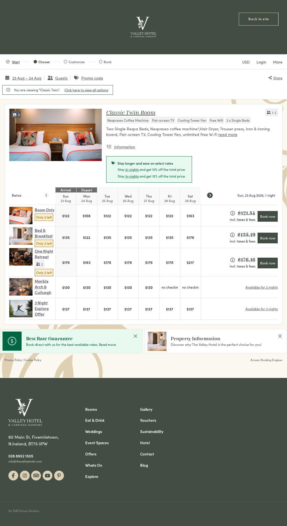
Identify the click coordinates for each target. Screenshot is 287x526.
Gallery (146, 409)
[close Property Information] (280, 336)
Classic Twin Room (130, 112)
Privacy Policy (13, 360)
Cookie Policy (32, 360)
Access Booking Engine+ (267, 360)
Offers (90, 454)
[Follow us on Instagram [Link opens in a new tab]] (25, 475)
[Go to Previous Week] (46, 195)
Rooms (91, 409)
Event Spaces (97, 443)
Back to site (258, 18)
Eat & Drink (95, 420)
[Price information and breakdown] (232, 213)
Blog (144, 465)
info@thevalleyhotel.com (25, 461)
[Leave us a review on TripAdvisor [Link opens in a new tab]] (36, 475)
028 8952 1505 (20, 456)
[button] (271, 112)
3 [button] (19, 114)
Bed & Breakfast (44, 233)
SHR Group (20, 511)
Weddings (93, 431)
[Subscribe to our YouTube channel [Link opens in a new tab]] (47, 475)
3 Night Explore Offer (42, 308)
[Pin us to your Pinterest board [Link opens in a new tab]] (59, 475)
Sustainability (151, 431)
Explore (91, 476)
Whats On (93, 465)
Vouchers (148, 420)
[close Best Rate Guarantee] (135, 336)
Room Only (44, 209)
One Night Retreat (44, 253)
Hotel (145, 443)
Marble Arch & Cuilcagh (43, 286)
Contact (147, 454)
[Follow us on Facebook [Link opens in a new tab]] (13, 475)
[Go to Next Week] (210, 195)
